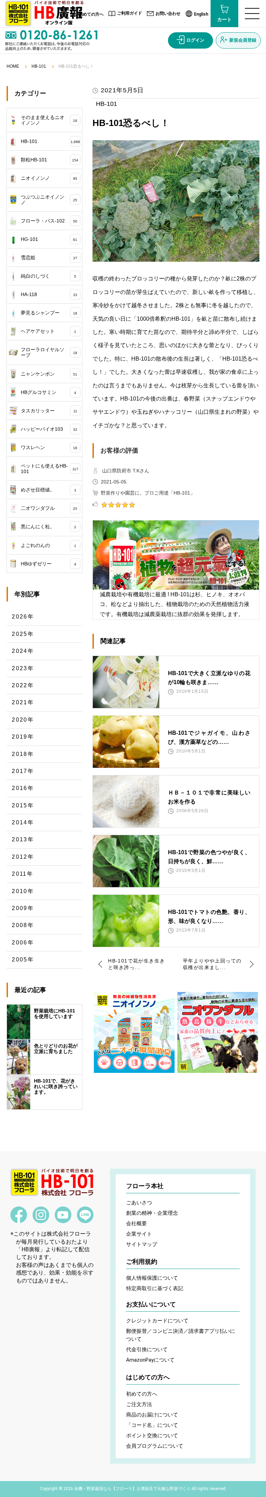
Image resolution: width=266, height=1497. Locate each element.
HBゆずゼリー (48, 563)
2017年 (23, 771)
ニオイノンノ (49, 178)
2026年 (23, 617)
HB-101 (39, 66)
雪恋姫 (49, 257)
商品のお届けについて (152, 1415)
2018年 (23, 754)
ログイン (195, 40)
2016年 (23, 788)
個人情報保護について (152, 1278)
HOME (13, 66)
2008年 (23, 925)
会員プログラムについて (154, 1446)
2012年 (23, 857)
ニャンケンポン (49, 374)
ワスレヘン (49, 447)
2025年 (23, 634)
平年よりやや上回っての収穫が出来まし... (212, 964)
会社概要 (136, 1223)
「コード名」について (152, 1425)
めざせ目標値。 (48, 490)
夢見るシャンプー (49, 313)
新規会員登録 (242, 40)
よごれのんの (48, 545)
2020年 (23, 720)
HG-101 (49, 239)
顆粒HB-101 (49, 159)
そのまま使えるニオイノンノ (49, 120)
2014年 (23, 822)
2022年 (23, 685)
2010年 (23, 891)
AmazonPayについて (150, 1360)
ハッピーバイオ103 (49, 429)
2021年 (23, 702)
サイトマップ (141, 1244)
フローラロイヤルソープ (49, 352)
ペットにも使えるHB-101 (49, 468)
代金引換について (147, 1349)
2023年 (23, 668)
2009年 (23, 908)
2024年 (23, 651)
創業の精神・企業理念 (152, 1213)
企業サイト (139, 1234)
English (201, 14)
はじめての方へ (148, 1377)
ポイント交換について (152, 1435)
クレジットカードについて (157, 1321)
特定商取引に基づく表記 (154, 1288)
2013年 (23, 839)
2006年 (23, 942)
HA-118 (49, 294)
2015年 (23, 805)
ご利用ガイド (129, 13)
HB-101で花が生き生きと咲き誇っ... (136, 964)
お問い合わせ (168, 13)
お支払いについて (151, 1304)
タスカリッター (49, 410)
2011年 (22, 874)
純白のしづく (48, 276)
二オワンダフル (49, 508)
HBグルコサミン (48, 392)
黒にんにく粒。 (48, 526)
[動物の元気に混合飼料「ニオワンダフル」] (217, 1032)
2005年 (23, 959)
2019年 (23, 737)
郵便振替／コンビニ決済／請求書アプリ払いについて (180, 1335)
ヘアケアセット (48, 331)
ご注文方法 (139, 1404)
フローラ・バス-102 (49, 221)
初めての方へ (91, 14)
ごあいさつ (139, 1203)
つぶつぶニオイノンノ (49, 199)
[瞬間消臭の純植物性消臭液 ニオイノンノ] (134, 1032)
